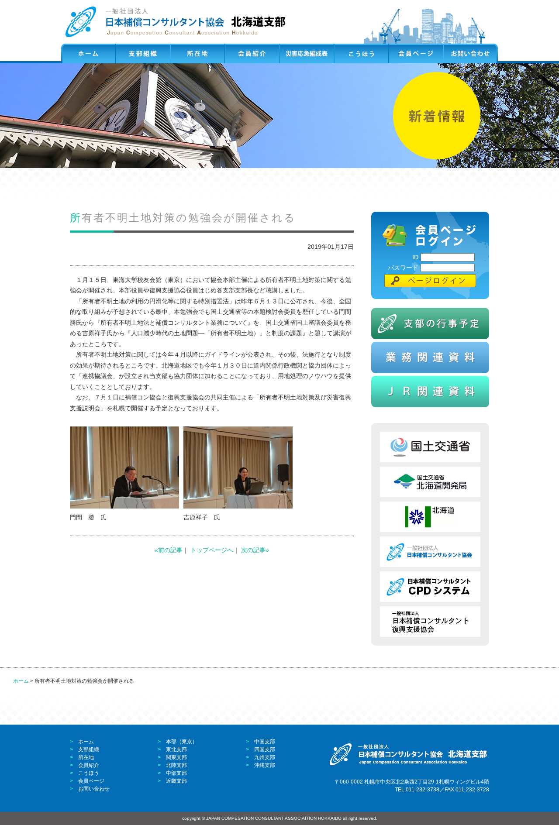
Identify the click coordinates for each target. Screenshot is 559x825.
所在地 (86, 757)
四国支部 (264, 749)
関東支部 (176, 757)
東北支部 (176, 749)
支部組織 (88, 749)
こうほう (88, 773)
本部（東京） (181, 742)
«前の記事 (169, 550)
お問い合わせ (94, 789)
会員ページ (91, 781)
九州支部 (264, 757)
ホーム (21, 681)
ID (415, 257)
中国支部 (264, 742)
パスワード (403, 268)
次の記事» (255, 550)
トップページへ (211, 550)
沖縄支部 (264, 765)
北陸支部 (176, 765)
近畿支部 (176, 781)
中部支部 (176, 773)
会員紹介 (88, 765)
